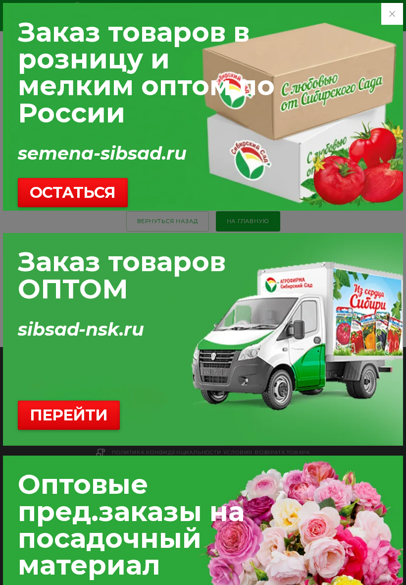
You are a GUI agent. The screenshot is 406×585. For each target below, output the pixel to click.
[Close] (392, 14)
